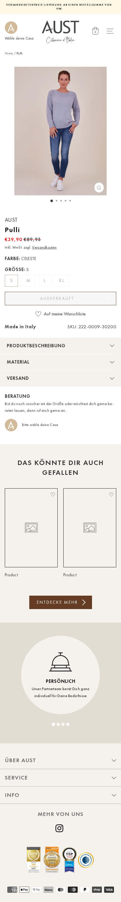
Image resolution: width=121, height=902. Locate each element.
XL (62, 280)
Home (9, 53)
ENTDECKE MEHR (57, 602)
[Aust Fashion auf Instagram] (60, 828)
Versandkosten (44, 247)
